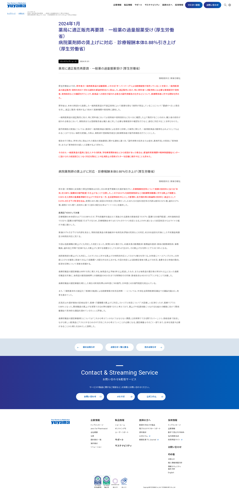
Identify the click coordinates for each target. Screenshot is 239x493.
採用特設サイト (174, 440)
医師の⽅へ (167, 5)
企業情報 (117, 5)
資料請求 (142, 432)
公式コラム (152, 396)
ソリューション (96, 447)
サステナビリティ (152, 5)
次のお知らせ (150, 347)
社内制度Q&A (173, 436)
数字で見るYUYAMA (176, 432)
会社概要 (94, 432)
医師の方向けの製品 (147, 425)
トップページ (11, 13)
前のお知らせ (89, 347)
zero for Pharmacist (99, 429)
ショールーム (120, 425)
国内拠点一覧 (96, 440)
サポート (138, 5)
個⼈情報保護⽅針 (175, 463)
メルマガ (121, 396)
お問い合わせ (213, 5)
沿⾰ (92, 436)
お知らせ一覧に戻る (119, 347)
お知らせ (22, 13)
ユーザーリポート (121, 432)
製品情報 (128, 5)
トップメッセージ (97, 425)
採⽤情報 (179, 5)
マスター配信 (194, 5)
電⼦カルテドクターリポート (150, 429)
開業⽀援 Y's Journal (147, 440)
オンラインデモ (120, 429)
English (171, 473)
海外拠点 (94, 443)
